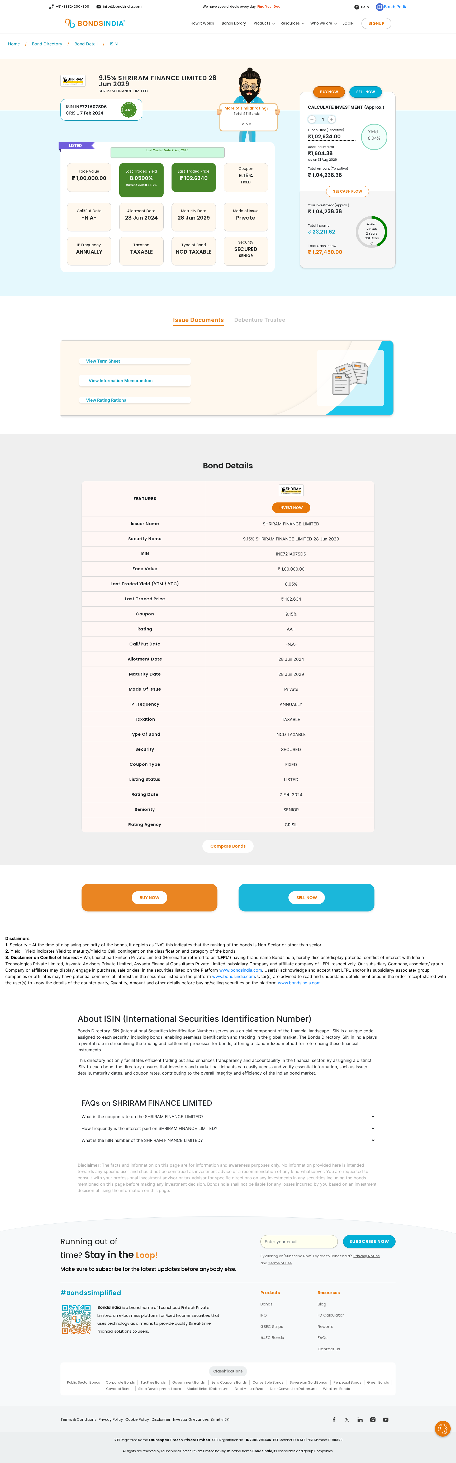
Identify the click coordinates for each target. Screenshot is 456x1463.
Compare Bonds (228, 846)
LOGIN (348, 23)
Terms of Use (280, 1263)
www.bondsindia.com (240, 970)
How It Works (202, 23)
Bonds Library (234, 23)
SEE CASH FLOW (347, 191)
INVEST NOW (291, 507)
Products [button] (262, 23)
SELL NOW (365, 91)
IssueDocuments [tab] (198, 319)
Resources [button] (290, 23)
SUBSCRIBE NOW (369, 1241)
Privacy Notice (366, 1255)
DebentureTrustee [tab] (259, 320)
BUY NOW (329, 91)
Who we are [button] (321, 23)
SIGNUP (376, 23)
